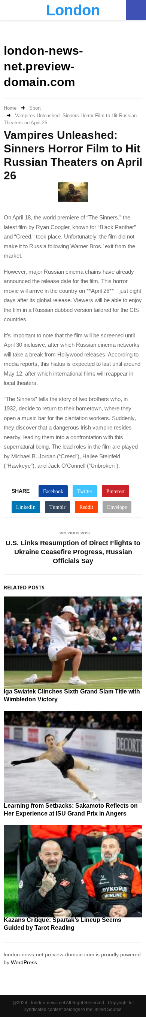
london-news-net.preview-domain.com (43, 66)
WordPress (24, 962)
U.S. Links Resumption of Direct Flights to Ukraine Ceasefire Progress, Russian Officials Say (73, 552)
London (73, 10)
